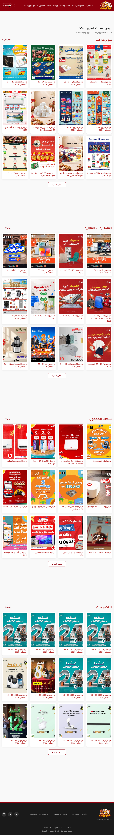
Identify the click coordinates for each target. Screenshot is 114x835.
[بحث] (15, 5)
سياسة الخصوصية (66, 831)
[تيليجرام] (10, 814)
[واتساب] (4, 814)
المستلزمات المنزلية (62, 5)
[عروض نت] (105, 813)
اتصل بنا (44, 831)
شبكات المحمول (45, 5)
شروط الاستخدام (54, 831)
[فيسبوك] (16, 814)
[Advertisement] (57, 19)
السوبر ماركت (79, 5)
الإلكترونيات (30, 5)
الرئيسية (90, 5)
